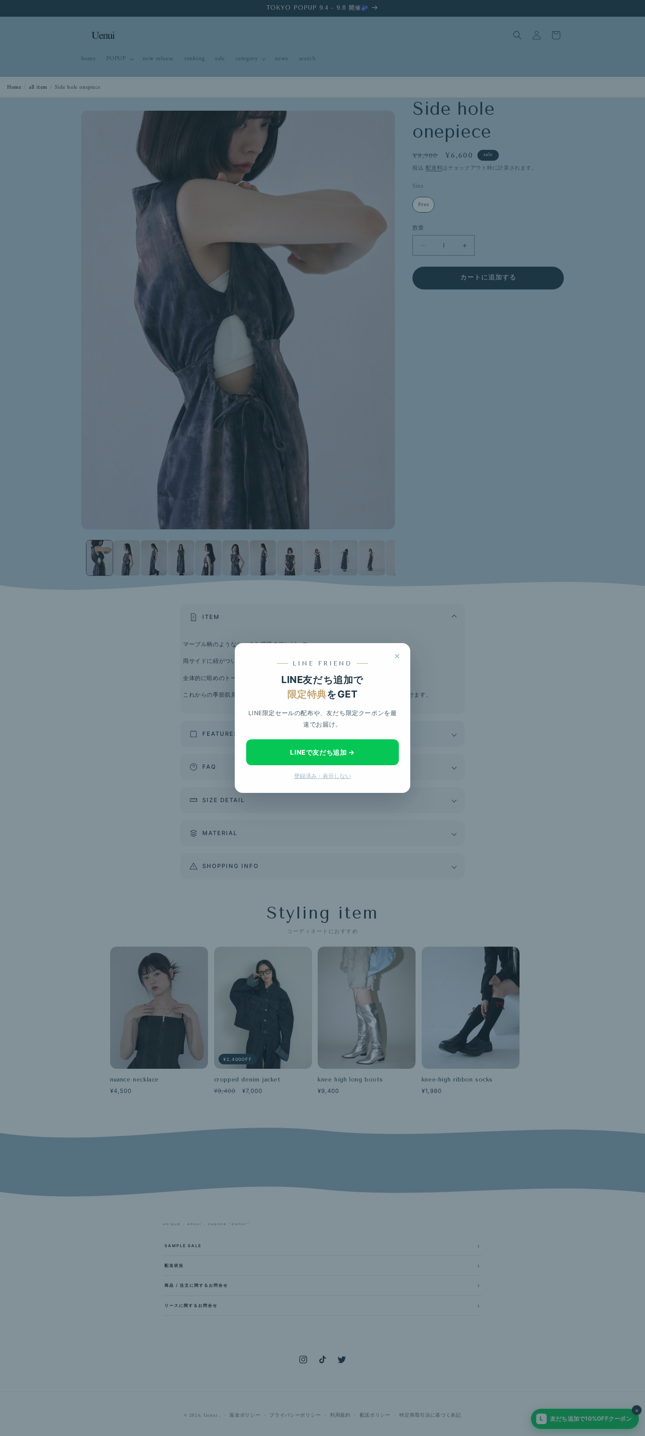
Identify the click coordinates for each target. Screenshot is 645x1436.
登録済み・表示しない (322, 776)
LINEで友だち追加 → (322, 752)
